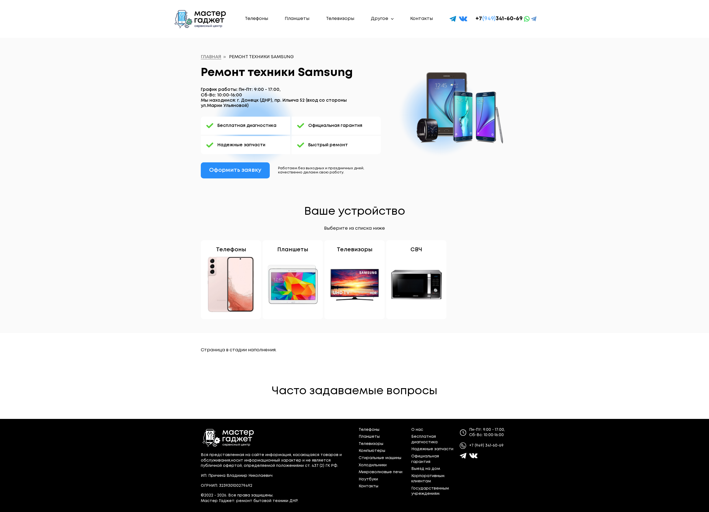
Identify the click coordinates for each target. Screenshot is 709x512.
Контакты (421, 19)
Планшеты (297, 19)
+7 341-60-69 (499, 18)
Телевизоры (340, 19)
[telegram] (452, 19)
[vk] (463, 19)
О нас (417, 429)
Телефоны (256, 19)
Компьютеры (372, 450)
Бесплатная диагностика (246, 126)
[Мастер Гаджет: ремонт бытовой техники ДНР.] (200, 19)
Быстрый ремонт (328, 145)
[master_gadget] (473, 456)
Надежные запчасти (241, 145)
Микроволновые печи (380, 472)
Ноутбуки (368, 479)
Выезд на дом (425, 468)
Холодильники (373, 465)
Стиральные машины (380, 458)
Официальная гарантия (335, 126)
